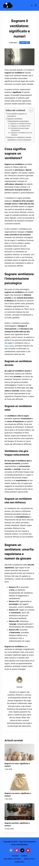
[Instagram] (17, 850)
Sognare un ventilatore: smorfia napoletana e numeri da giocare (19, 138)
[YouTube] (28, 850)
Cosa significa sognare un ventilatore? (17, 115)
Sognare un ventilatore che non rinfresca (21, 134)
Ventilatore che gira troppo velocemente (20, 129)
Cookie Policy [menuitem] (19, 862)
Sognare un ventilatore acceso (21, 123)
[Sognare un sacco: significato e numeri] (20, 782)
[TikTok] (22, 850)
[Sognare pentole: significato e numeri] (20, 811)
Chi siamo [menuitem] (15, 856)
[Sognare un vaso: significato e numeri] (20, 752)
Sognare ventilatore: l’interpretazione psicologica (18, 120)
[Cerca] (31, 5)
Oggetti (23, 42)
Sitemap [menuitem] (24, 856)
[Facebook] (11, 850)
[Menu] (36, 5)
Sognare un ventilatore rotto (20, 126)
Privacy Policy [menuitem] (29, 859)
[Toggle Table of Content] (29, 110)
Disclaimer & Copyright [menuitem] (12, 859)
